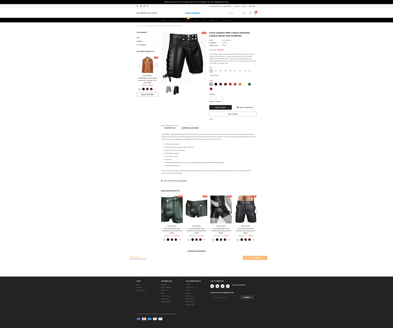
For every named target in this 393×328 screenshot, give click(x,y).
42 (245, 71)
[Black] (143, 89)
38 (235, 71)
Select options (147, 94)
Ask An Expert (182, 181)
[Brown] (147, 89)
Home (138, 26)
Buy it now (232, 114)
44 (249, 71)
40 (240, 71)
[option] (147, 76)
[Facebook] (138, 6)
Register (237, 6)
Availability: (212, 43)
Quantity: (212, 94)
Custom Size (214, 75)
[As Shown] (139, 89)
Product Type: (213, 45)
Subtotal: (212, 101)
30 (216, 71)
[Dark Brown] (151, 89)
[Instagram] (145, 6)
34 (225, 71)
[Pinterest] (148, 6)
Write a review (255, 258)
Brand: (211, 40)
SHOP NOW (225, 2)
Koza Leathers (192, 13)
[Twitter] (141, 6)
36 (230, 71)
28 (211, 71)
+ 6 (180, 240)
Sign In (244, 6)
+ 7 (155, 89)
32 (220, 71)
